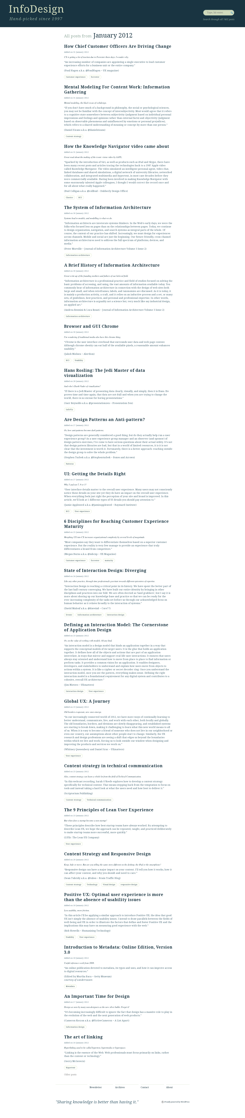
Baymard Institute (125, 505)
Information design (75, 1027)
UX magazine (110, 70)
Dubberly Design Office (113, 191)
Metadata (70, 986)
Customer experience (75, 77)
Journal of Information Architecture (105, 248)
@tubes (92, 878)
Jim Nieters (71, 685)
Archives (120, 1087)
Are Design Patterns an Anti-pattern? (104, 419)
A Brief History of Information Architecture (112, 265)
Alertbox (89, 354)
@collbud (92, 191)
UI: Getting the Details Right (95, 474)
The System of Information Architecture (107, 207)
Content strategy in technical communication (113, 766)
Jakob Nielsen (73, 354)
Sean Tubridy (73, 878)
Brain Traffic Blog (109, 878)
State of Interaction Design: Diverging (105, 570)
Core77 (106, 608)
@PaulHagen (93, 70)
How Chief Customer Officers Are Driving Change (117, 46)
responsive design (129, 885)
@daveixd (93, 608)
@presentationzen (99, 403)
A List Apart (121, 1020)
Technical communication (99, 800)
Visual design (109, 885)
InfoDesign (36, 9)
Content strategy (73, 136)
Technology (92, 885)
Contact (145, 1087)
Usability (79, 360)
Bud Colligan (72, 191)
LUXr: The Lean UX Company (82, 837)
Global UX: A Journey (87, 701)
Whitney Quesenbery (77, 749)
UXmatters (87, 685)
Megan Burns (72, 554)
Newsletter (96, 1087)
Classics (69, 198)
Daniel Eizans (73, 130)
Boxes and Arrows (123, 457)
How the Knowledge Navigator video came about (116, 146)
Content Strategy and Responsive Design (107, 854)
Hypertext (70, 1068)
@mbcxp (93, 554)
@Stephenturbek (101, 457)
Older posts (70, 1074)
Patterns (70, 464)
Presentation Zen (122, 403)
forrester (95, 77)
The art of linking (83, 1037)
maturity (109, 561)
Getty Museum (102, 976)
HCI (80, 198)
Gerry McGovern (74, 1061)
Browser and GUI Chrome (91, 326)
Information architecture (78, 255)
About (169, 1087)
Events (69, 615)
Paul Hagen (71, 70)
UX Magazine (107, 554)
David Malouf (72, 608)
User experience (82, 511)
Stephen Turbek (74, 457)
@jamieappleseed (102, 505)
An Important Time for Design (97, 996)
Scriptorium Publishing (78, 793)
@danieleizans (96, 130)
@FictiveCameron (102, 1020)
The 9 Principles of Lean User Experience (109, 810)
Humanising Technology (96, 930)
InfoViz (69, 410)
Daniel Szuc (101, 749)
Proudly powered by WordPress (177, 1102)
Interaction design (115, 615)
